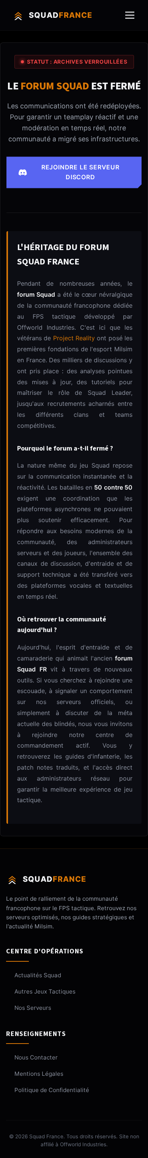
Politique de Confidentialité (51, 1090)
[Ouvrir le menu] (130, 15)
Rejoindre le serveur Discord (80, 172)
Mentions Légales (38, 1073)
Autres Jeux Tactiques (45, 991)
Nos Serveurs (32, 1007)
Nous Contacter (36, 1057)
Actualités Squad (37, 975)
